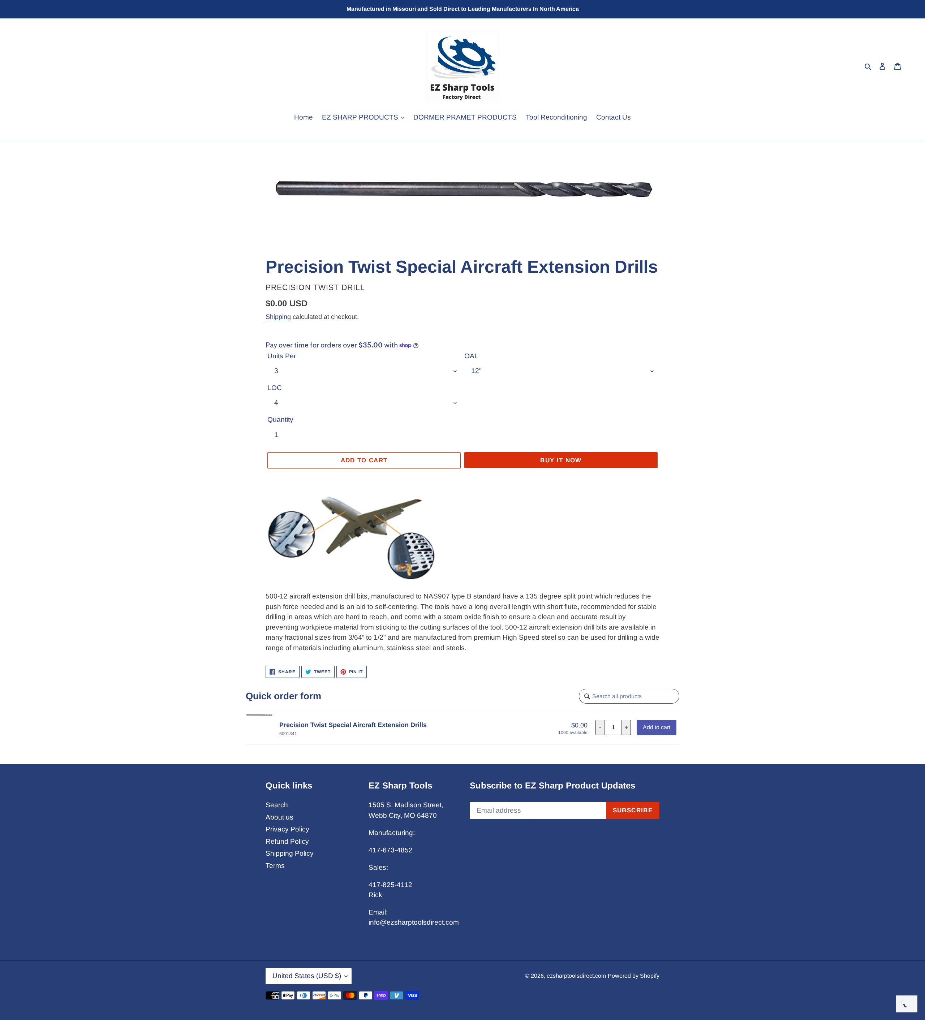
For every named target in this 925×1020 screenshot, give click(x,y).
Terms (275, 865)
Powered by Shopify (633, 976)
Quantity (280, 419)
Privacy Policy (287, 829)
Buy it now (561, 460)
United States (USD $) (306, 976)
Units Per (281, 356)
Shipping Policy (290, 853)
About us (279, 817)
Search (277, 805)
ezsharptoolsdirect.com (576, 976)
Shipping (278, 316)
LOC (274, 388)
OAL (471, 356)
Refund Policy (287, 841)
